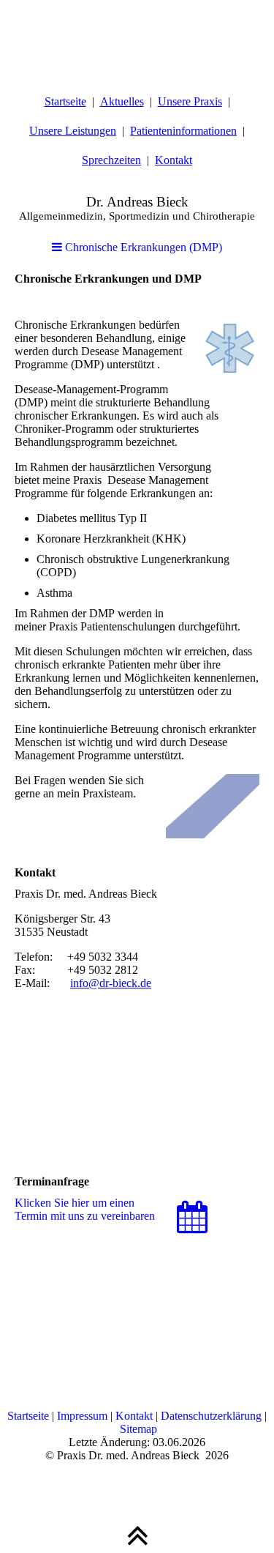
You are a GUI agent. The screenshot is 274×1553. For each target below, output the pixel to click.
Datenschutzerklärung (211, 1415)
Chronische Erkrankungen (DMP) (142, 247)
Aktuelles (122, 101)
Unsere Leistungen (72, 130)
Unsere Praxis (190, 101)
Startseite (65, 101)
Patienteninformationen (183, 130)
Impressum (82, 1415)
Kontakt (173, 160)
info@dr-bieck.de (110, 983)
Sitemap (138, 1429)
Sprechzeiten (111, 160)
